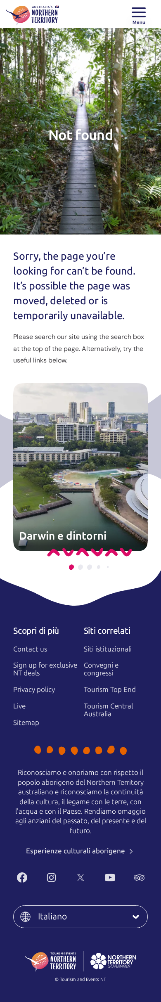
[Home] (32, 14)
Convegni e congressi (101, 669)
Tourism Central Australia (108, 710)
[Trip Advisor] (139, 877)
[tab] (71, 567)
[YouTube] (110, 877)
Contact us (30, 649)
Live (19, 706)
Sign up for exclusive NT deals (45, 669)
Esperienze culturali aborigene (76, 851)
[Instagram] (51, 877)
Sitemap (26, 722)
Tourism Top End (110, 689)
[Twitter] (81, 877)
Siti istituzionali (108, 649)
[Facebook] (22, 877)
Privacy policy (34, 689)
